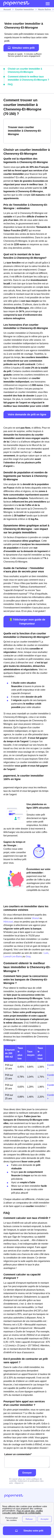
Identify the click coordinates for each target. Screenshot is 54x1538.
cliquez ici (19, 1483)
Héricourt (8, 921)
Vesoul (35, 918)
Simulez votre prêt (23, 47)
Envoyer (27, 1472)
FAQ (10, 84)
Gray (28, 956)
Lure (46, 953)
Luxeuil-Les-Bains (12, 956)
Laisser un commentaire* (18, 1454)
